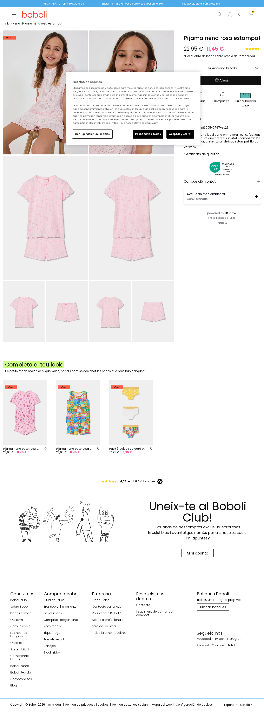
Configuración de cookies (92, 134)
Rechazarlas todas (148, 134)
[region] (133, 108)
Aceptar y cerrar (180, 134)
